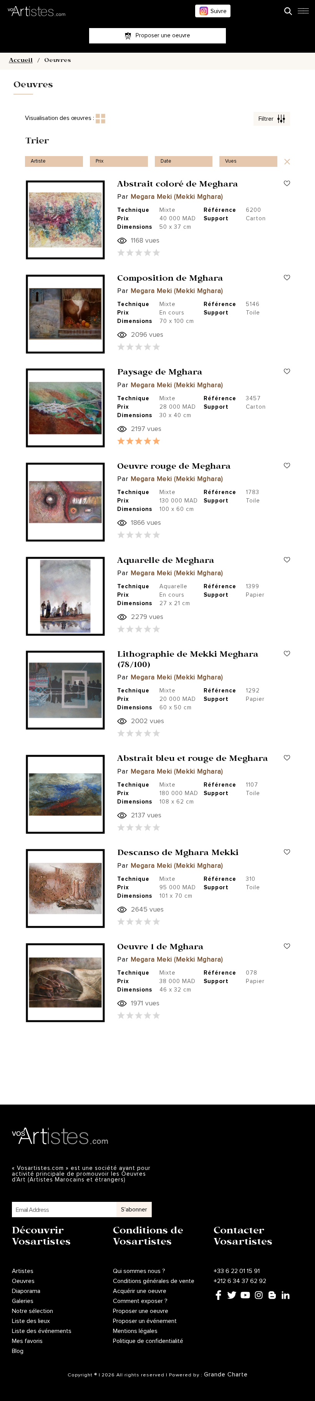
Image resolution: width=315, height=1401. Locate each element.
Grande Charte (226, 1374)
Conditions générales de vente (153, 1281)
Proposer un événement (145, 1321)
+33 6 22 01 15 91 (237, 1271)
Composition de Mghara (170, 279)
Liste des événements (41, 1331)
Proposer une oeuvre (140, 1311)
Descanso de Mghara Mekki (178, 854)
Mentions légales (135, 1331)
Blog (17, 1351)
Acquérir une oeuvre (139, 1291)
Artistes (22, 1271)
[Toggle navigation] (303, 13)
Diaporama (26, 1291)
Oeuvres (23, 1281)
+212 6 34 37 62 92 (240, 1281)
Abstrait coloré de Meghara (177, 185)
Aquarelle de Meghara (165, 561)
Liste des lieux (31, 1321)
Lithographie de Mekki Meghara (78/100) (188, 660)
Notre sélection (32, 1311)
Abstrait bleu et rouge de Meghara (192, 759)
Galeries (22, 1301)
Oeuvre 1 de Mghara (160, 948)
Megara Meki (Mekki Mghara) (177, 197)
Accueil (21, 61)
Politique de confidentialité (148, 1341)
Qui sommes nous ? (139, 1271)
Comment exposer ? (140, 1301)
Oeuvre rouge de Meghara (174, 467)
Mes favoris (27, 1341)
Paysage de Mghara (159, 373)
